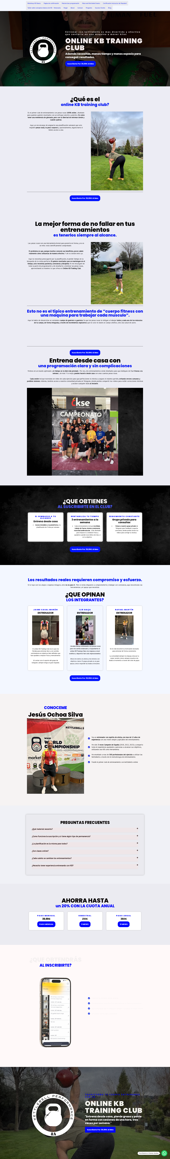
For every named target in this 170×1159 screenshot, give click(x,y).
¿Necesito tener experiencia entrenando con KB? (52, 865)
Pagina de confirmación (51, 3)
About (73, 8)
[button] (85, 830)
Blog (109, 8)
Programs (89, 8)
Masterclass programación (70, 3)
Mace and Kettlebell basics (91, 3)
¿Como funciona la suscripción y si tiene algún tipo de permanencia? (61, 836)
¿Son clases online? (40, 851)
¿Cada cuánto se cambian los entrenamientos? (52, 858)
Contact (80, 8)
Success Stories (100, 8)
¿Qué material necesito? (42, 829)
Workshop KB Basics (34, 3)
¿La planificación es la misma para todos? (49, 843)
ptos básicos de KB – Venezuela (44, 8)
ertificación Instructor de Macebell (115, 3)
